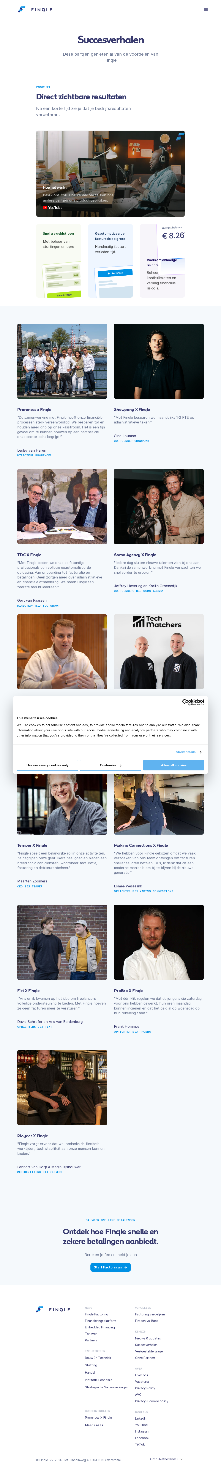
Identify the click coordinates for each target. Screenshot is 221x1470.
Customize (108, 765)
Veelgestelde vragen (149, 1351)
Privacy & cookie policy (151, 1401)
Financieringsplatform (100, 1321)
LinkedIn (141, 1418)
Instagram (142, 1431)
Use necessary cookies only (47, 765)
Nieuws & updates (148, 1338)
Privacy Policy (145, 1388)
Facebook (142, 1438)
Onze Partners (145, 1358)
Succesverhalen (146, 1345)
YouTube (141, 1425)
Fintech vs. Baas (146, 1321)
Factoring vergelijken (150, 1314)
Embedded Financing (100, 1327)
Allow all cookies (173, 765)
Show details (186, 752)
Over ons (141, 1375)
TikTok (140, 1444)
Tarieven (91, 1334)
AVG (138, 1394)
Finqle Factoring (96, 1314)
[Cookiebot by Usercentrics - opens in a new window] (185, 702)
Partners (91, 1340)
